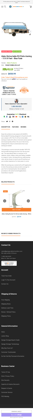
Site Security (5, 380)
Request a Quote (6, 388)
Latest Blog (5, 336)
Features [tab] (15, 127)
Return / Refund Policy (8, 312)
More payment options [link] (16, 417)
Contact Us (4, 284)
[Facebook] (10, 121)
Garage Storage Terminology (10, 344)
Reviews (23, 127)
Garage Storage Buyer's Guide (10, 340)
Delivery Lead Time (7, 308)
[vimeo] (12, 121)
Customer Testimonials (8, 352)
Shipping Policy (6, 316)
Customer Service (6, 392)
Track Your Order (6, 276)
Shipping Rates (6, 304)
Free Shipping (5, 300)
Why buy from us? (7, 348)
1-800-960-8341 (16, 106)
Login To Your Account (8, 280)
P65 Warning (5, 396)
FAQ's (3, 332)
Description (5, 127)
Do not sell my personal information (12, 356)
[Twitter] (7, 121)
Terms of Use (5, 372)
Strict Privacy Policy (7, 376)
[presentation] (2, 31)
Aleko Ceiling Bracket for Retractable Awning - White (16, 214)
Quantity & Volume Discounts (10, 384)
